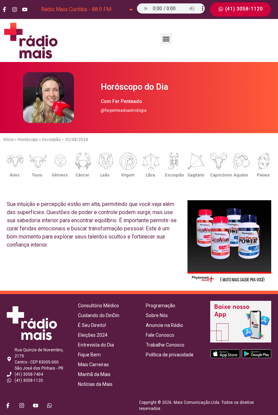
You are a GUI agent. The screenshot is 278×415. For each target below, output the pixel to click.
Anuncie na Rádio (164, 325)
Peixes (263, 175)
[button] (166, 38)
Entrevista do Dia (96, 345)
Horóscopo (28, 139)
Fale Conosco (160, 335)
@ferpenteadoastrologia (123, 110)
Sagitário (195, 175)
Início (8, 139)
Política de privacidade (170, 354)
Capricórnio (221, 175)
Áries (14, 175)
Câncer (82, 175)
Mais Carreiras (93, 364)
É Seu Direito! (92, 325)
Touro (37, 175)
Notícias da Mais (95, 384)
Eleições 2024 (92, 335)
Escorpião (174, 175)
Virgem (128, 175)
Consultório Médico (98, 305)
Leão (105, 175)
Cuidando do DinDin (98, 315)
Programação (160, 305)
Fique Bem (89, 354)
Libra (150, 175)
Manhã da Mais (94, 374)
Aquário (240, 175)
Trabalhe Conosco (165, 345)
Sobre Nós (157, 315)
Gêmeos (60, 175)
